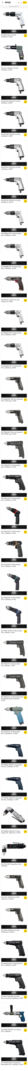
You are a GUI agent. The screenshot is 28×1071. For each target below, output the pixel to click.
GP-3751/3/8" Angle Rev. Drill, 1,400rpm (11, 865)
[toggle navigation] (2, 2)
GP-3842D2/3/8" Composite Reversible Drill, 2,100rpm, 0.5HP (12, 1063)
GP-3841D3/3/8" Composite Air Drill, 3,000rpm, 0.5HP (11, 964)
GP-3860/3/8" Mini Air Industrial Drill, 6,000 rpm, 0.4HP (12, 433)
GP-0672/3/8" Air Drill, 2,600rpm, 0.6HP (8, 36)
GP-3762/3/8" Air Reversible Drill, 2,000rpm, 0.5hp (10, 532)
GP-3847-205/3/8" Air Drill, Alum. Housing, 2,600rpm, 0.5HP (12, 997)
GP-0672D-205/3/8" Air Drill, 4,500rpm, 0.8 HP (11, 201)
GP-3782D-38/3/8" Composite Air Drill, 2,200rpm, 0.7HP (11, 765)
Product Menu (13, 6)
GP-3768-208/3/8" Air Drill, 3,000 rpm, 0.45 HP (10, 931)
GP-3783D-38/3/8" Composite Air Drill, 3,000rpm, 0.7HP (11, 799)
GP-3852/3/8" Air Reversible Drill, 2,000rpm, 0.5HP (10, 499)
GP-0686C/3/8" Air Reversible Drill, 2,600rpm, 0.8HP (11, 334)
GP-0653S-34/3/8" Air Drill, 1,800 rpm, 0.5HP (10, 300)
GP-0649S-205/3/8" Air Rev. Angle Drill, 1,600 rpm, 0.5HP (10, 832)
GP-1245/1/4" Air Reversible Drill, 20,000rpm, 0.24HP (10, 732)
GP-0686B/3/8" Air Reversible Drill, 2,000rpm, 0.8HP (11, 267)
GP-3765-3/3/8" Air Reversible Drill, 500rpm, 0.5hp (11, 631)
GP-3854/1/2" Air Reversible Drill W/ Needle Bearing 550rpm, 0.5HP (12, 698)
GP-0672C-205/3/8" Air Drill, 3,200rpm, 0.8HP (11, 168)
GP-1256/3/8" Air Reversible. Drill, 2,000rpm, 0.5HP (11, 466)
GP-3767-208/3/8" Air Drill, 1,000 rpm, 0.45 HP (10, 898)
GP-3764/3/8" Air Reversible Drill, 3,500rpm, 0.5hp (10, 598)
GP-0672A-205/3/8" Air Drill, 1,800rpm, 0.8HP (11, 102)
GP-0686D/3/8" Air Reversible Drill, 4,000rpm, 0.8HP (11, 367)
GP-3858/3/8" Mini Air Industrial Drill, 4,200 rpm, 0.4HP (12, 400)
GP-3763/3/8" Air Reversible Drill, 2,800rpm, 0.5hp (10, 565)
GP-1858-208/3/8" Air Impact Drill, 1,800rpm (11, 1030)
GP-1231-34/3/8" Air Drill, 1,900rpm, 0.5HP (9, 69)
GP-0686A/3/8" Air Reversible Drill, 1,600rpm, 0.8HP (11, 234)
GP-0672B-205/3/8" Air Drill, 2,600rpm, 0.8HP (10, 135)
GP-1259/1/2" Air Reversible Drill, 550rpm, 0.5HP (10, 664)
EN (24, 2)
